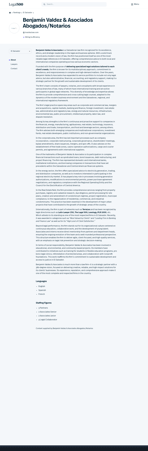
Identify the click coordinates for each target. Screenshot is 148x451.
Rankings (17, 13)
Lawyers (14, 64)
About (13, 60)
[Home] (23, 4)
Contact (14, 69)
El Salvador (27, 13)
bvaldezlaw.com (31, 32)
